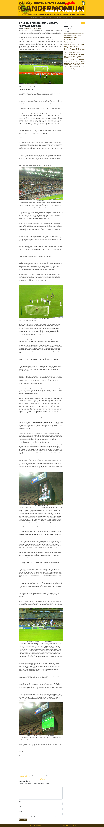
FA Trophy (74, 39)
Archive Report (66, 33)
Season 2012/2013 (73, 57)
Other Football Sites (63, 17)
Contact (71, 17)
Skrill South (78, 66)
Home (32, 17)
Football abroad (42, 775)
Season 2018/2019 (75, 63)
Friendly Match (78, 42)
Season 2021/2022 (75, 65)
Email (20, 806)
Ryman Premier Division (73, 49)
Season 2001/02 (73, 52)
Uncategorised (26, 775)
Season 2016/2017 (75, 61)
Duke (66, 40)
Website (20, 811)
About (36, 17)
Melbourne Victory (51, 775)
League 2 (74, 44)
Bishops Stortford (72, 33)
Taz (40, 28)
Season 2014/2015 (75, 59)
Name (20, 801)
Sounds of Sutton (54, 17)
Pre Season (73, 46)
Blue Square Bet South (79, 33)
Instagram (42, 17)
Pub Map (47, 17)
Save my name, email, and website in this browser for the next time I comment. (38, 816)
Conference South (76, 37)
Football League (69, 42)
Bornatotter (67, 35)
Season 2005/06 (73, 56)
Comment (21, 785)
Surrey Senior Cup (70, 69)
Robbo (78, 46)
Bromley (72, 35)
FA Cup (70, 39)
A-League (36, 775)
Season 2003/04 (75, 54)
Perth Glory (24, 776)
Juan (70, 44)
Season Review (73, 66)
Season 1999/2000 (72, 51)
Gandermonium (66, 825)
